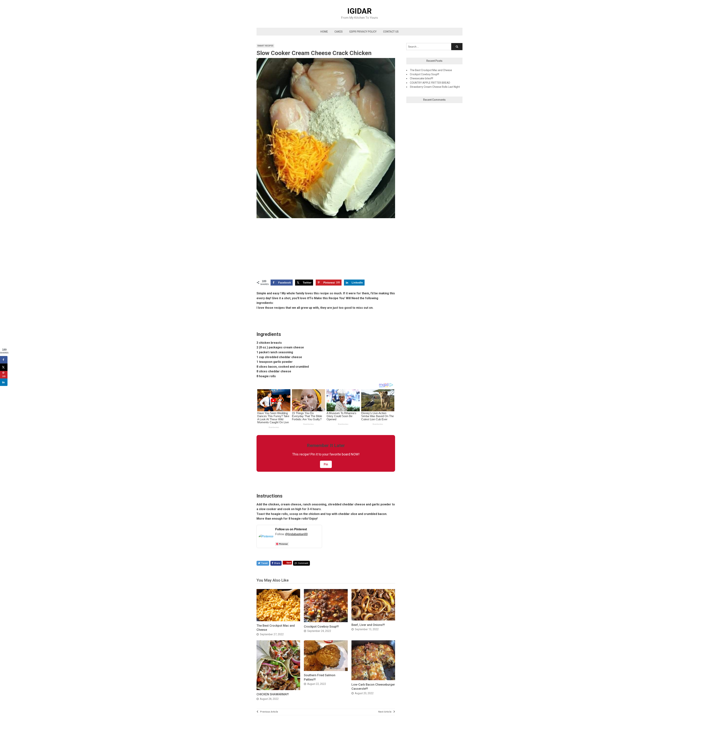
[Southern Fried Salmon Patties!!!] (326, 670)
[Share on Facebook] (3, 359)
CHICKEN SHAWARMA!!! (273, 694)
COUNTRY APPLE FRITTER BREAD (430, 82)
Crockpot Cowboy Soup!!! (321, 626)
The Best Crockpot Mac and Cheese (431, 70)
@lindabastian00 (296, 534)
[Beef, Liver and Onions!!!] (373, 619)
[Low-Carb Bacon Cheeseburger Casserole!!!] (373, 679)
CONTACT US (391, 31)
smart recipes (265, 46)
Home (324, 31)
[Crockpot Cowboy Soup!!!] (326, 621)
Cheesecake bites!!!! (421, 78)
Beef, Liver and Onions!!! (368, 625)
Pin (326, 464)
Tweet (264, 563)
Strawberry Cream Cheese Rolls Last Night (435, 86)
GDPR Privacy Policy (363, 31)
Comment (303, 563)
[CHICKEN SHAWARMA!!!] (278, 689)
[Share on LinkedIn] (3, 382)
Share (277, 563)
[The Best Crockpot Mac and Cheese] (278, 620)
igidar (359, 11)
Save (288, 562)
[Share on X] (3, 367)
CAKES (338, 31)
